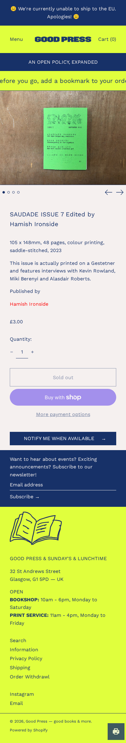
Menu (16, 39)
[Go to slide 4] (18, 192)
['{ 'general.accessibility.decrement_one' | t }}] (11, 352)
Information (24, 649)
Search (18, 640)
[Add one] (32, 352)
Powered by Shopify (29, 730)
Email (16, 703)
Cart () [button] (107, 39)
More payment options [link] (63, 414)
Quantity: (21, 339)
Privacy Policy (26, 658)
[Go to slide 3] (13, 192)
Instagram (22, 694)
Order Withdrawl (30, 677)
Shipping (20, 667)
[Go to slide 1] (3, 192)
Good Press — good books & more (58, 721)
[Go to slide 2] (8, 192)
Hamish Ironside (29, 304)
